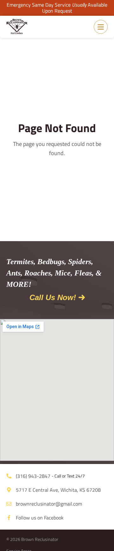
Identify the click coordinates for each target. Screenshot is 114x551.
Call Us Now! (52, 297)
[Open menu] (101, 27)
